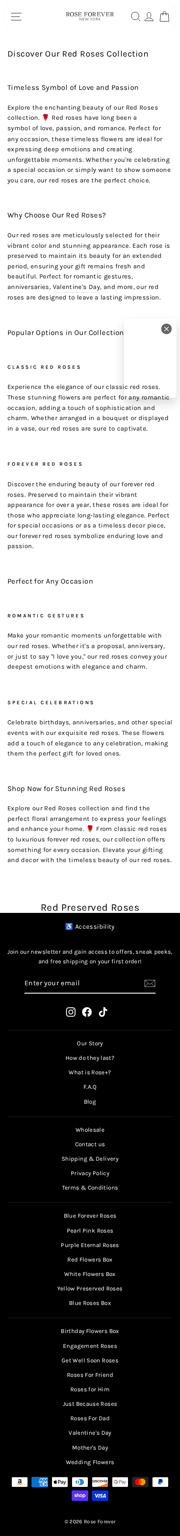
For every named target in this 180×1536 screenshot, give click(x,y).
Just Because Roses (90, 1404)
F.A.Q (90, 1086)
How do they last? (90, 1058)
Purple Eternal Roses (90, 1245)
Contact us (90, 1144)
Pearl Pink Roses (90, 1230)
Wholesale (90, 1129)
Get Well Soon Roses (90, 1360)
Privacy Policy (90, 1173)
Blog (90, 1101)
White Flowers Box (89, 1274)
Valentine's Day (76, 287)
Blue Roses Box (90, 1303)
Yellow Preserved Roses (89, 1288)
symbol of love (29, 128)
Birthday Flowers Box (90, 1331)
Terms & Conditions (90, 1187)
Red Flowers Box (90, 1259)
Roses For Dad (90, 1418)
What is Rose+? (90, 1072)
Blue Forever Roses (90, 1215)
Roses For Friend (90, 1375)
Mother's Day (90, 1447)
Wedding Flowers (90, 1462)
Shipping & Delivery (90, 1158)
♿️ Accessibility (90, 926)
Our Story (90, 1043)
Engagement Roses (90, 1346)
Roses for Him (90, 1389)
